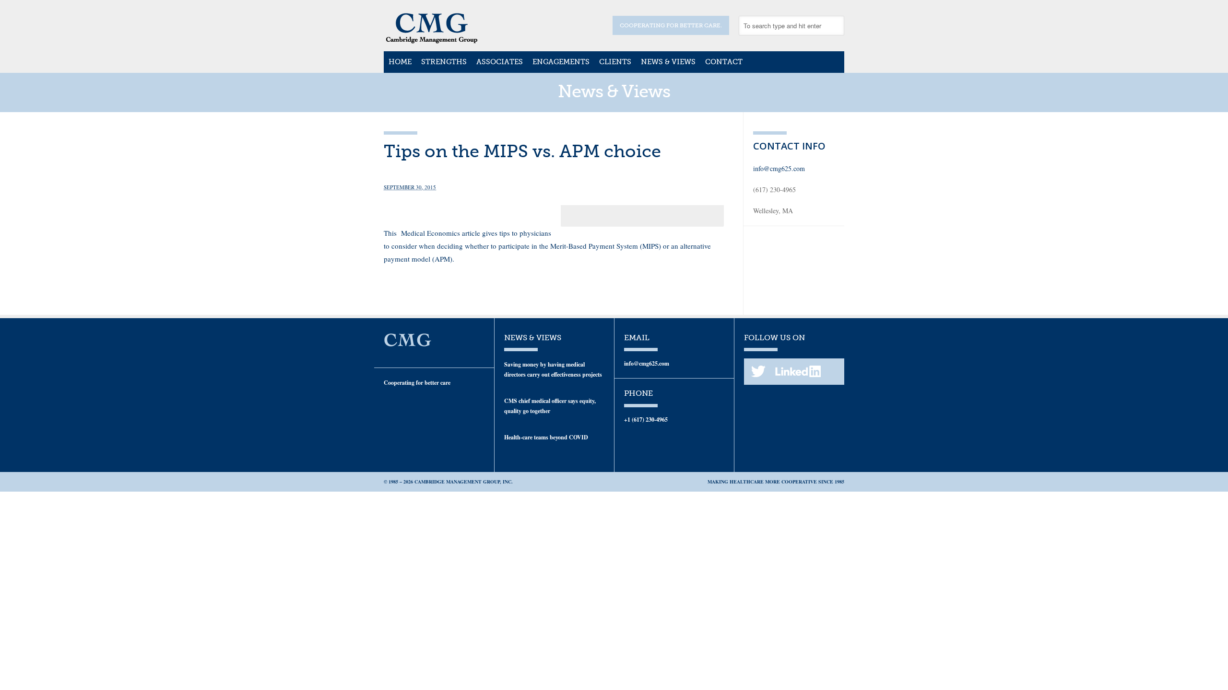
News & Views (668, 62)
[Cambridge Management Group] (432, 40)
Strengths (444, 62)
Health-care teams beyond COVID (546, 437)
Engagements (561, 62)
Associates (499, 62)
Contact (724, 62)
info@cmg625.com (779, 168)
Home (400, 62)
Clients (615, 62)
